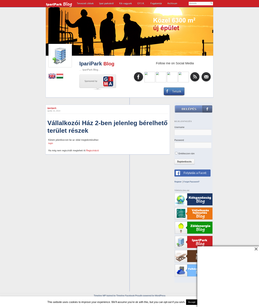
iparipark (51, 108)
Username (179, 127)
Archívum (172, 3)
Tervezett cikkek (85, 3)
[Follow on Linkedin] (161, 81)
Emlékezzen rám (186, 153)
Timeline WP (100, 295)
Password (179, 140)
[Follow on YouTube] (172, 81)
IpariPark (90, 63)
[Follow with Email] (206, 81)
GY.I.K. (141, 3)
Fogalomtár (156, 3)
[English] (52, 78)
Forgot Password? (191, 182)
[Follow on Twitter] (149, 81)
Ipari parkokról (106, 3)
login (50, 143)
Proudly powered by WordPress (150, 295)
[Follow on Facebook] (138, 81)
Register (178, 182)
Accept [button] (191, 302)
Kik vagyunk (125, 3)
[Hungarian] (59, 78)
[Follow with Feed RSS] (195, 81)
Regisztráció (92, 150)
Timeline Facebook (125, 295)
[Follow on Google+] (183, 81)
